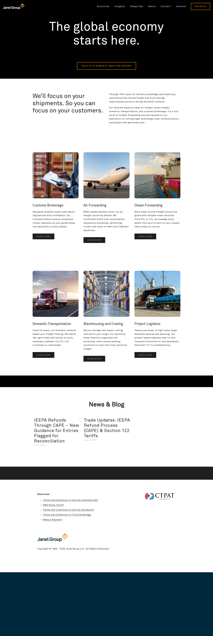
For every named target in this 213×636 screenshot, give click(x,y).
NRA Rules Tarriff (53, 505)
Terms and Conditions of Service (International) (70, 500)
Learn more (43, 236)
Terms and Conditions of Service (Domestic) (68, 510)
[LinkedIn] (174, 526)
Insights (119, 6)
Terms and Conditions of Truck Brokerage (67, 515)
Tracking (200, 6)
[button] (175, 414)
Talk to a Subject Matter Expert (106, 66)
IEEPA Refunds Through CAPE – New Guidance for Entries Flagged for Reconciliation (56, 430)
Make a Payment (52, 520)
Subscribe (136, 6)
